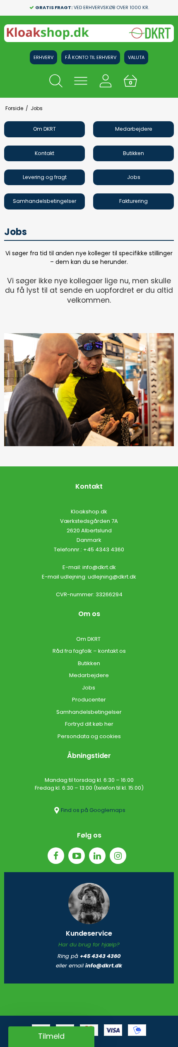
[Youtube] (76, 855)
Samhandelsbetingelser (44, 201)
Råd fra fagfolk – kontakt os (89, 651)
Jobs (133, 177)
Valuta (136, 57)
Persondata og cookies (89, 736)
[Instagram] (118, 855)
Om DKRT (44, 128)
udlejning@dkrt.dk (112, 577)
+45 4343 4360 (103, 549)
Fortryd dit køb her (89, 724)
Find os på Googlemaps (93, 810)
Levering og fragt (45, 177)
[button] (51, 1036)
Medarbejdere (133, 128)
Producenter (89, 699)
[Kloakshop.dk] (89, 33)
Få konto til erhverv (90, 57)
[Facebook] (56, 855)
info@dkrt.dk (99, 567)
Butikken (133, 153)
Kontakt (44, 153)
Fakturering (133, 201)
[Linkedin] (97, 855)
